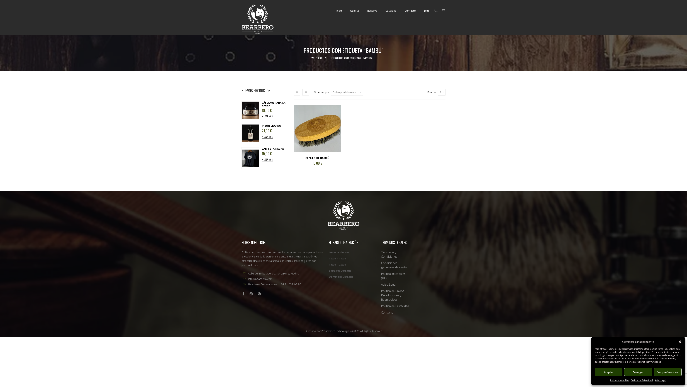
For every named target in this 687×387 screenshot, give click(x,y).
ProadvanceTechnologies (336, 331)
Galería (354, 10)
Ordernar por (321, 92)
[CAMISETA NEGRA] (250, 158)
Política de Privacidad (642, 380)
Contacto (410, 10)
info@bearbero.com (260, 279)
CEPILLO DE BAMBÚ (317, 158)
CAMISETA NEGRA (273, 148)
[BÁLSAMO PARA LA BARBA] (250, 110)
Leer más (268, 116)
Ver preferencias (667, 372)
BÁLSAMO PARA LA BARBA (274, 104)
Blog (427, 10)
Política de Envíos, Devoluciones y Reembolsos (393, 295)
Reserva (372, 10)
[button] (680, 341)
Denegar (638, 372)
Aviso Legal (660, 380)
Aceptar (608, 372)
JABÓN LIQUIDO (271, 125)
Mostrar (431, 92)
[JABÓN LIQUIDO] (250, 133)
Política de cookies (619, 380)
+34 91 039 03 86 (290, 284)
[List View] (305, 92)
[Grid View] (297, 92)
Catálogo (391, 10)
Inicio (339, 10)
